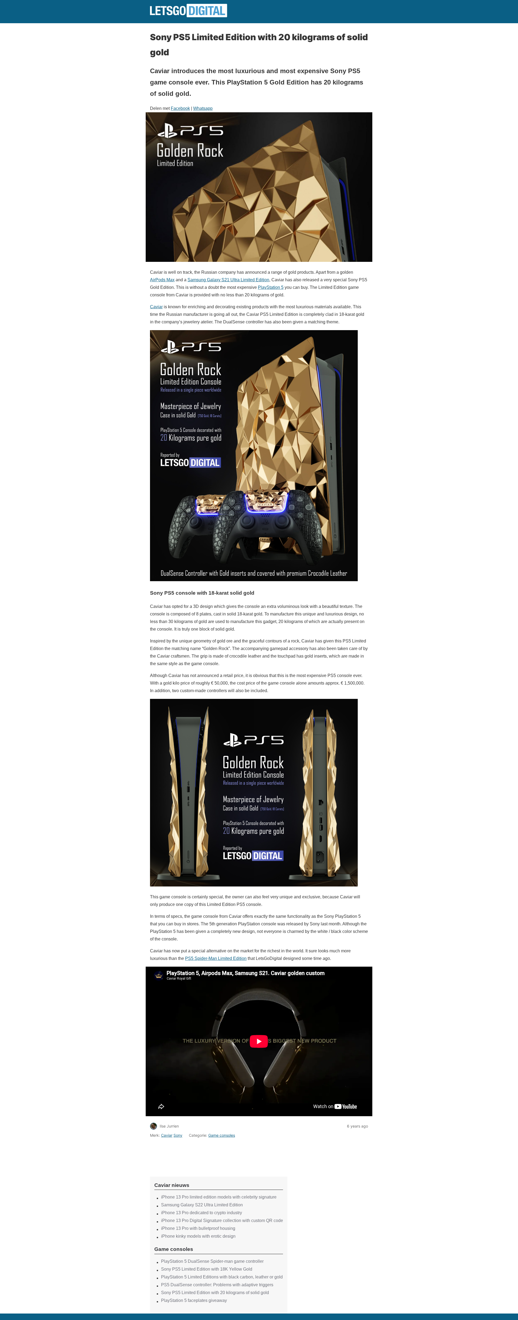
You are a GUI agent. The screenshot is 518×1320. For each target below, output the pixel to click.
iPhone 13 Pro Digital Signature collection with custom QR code (222, 1220)
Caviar (156, 306)
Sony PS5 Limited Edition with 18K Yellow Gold (206, 1269)
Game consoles (221, 1135)
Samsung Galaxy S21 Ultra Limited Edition (228, 279)
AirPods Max (162, 279)
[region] (219, 1152)
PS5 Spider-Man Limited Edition (216, 958)
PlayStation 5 (271, 287)
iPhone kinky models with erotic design (198, 1236)
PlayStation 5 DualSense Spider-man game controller (212, 1261)
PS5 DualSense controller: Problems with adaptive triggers (217, 1284)
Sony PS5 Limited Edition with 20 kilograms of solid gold (215, 1292)
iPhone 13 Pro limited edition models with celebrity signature (219, 1197)
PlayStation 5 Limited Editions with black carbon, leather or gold (222, 1277)
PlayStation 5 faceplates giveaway (194, 1300)
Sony (177, 1135)
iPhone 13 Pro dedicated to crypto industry (201, 1212)
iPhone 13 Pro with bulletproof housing (198, 1228)
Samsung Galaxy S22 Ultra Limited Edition (202, 1205)
